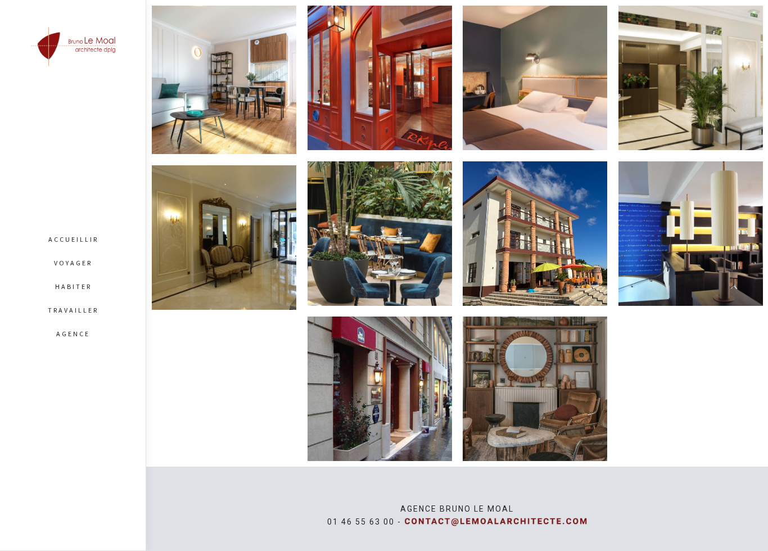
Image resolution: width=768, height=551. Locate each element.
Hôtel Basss (535, 68)
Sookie (534, 379)
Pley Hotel (379, 224)
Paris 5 (379, 410)
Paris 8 (379, 245)
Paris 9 (224, 92)
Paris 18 (535, 89)
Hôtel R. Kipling (379, 68)
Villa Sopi (224, 70)
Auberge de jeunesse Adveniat (690, 223)
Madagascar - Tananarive (535, 254)
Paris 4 (534, 400)
